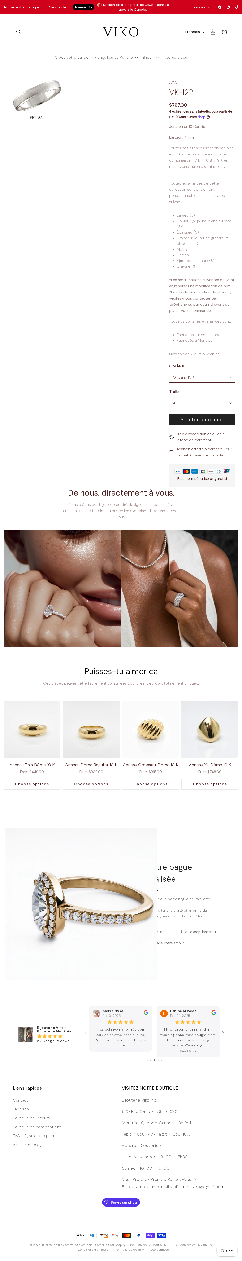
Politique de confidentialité (37, 1127)
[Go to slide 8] (161, 1060)
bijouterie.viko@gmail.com (199, 1186)
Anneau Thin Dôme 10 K (32, 765)
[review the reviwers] (146, 1014)
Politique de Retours (31, 1118)
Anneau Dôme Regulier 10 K (91, 765)
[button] (18, 32)
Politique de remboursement (149, 1245)
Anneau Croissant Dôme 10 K (150, 765)
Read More (120, 1051)
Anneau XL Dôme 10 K (210, 765)
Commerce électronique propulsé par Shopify (94, 1245)
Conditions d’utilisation (94, 1250)
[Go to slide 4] (147, 1060)
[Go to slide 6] (154, 1060)
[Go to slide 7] (158, 1060)
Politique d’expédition (130, 1250)
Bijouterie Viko (52, 1245)
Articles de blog (27, 1144)
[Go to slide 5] (150, 1060)
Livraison (21, 1109)
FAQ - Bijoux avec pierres (36, 1135)
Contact (20, 1100)
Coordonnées (160, 1250)
